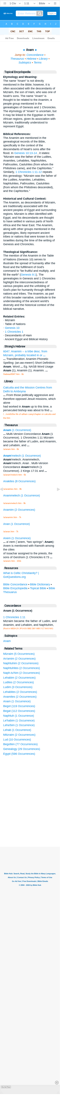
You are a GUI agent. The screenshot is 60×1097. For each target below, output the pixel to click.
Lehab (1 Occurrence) (17, 730)
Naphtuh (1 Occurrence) (18, 715)
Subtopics (25, 62)
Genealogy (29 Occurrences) (21, 749)
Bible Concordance (15, 584)
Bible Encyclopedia (15, 588)
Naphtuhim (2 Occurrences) (20, 663)
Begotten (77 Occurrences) (20, 744)
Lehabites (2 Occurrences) (20, 691)
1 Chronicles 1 (14, 331)
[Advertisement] (34, 823)
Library (43, 58)
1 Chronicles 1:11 (14, 617)
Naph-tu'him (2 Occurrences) (21, 672)
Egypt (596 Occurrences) (19, 753)
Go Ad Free (6, 1087)
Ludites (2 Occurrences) (18, 682)
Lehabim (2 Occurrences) (19, 677)
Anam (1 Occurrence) (17, 701)
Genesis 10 (12, 327)
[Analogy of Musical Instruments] (4, 496)
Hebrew (31, 58)
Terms (37, 62)
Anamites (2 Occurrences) (20, 696)
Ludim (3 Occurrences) (17, 687)
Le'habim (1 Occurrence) (19, 720)
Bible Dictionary (40, 584)
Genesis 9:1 (28, 274)
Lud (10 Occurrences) (17, 739)
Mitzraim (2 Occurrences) (19, 734)
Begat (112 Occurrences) (19, 711)
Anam (7, 641)
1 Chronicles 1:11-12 (28, 172)
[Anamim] (56, 496)
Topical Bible (38, 588)
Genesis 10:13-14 (25, 153)
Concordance (35, 54)
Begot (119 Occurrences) (19, 706)
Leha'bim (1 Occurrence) (19, 725)
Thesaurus (17, 58)
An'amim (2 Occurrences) (19, 658)
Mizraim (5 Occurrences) (19, 653)
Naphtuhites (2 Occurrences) (21, 668)
